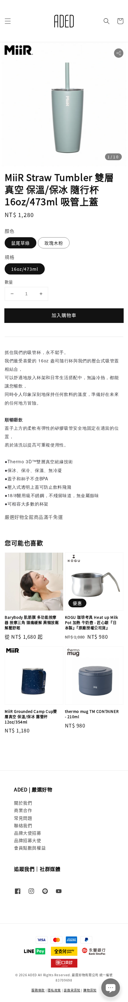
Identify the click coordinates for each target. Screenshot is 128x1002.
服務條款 (38, 990)
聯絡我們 (23, 825)
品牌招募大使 (27, 840)
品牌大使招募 (27, 833)
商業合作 (23, 810)
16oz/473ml (24, 269)
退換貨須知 (72, 990)
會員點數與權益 (30, 848)
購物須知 (90, 990)
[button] (8, 21)
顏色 (9, 231)
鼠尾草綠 (20, 243)
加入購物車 (64, 315)
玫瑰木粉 (53, 243)
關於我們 (23, 803)
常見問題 (23, 818)
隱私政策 (54, 990)
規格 (9, 257)
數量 (9, 282)
